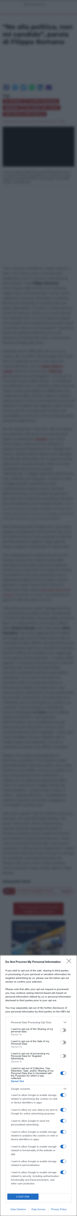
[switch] (63, 1030)
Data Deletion (18, 1209)
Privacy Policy (59, 1209)
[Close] (70, 962)
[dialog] (38, 1085)
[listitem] (38, 1022)
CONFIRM (23, 1196)
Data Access (38, 1209)
